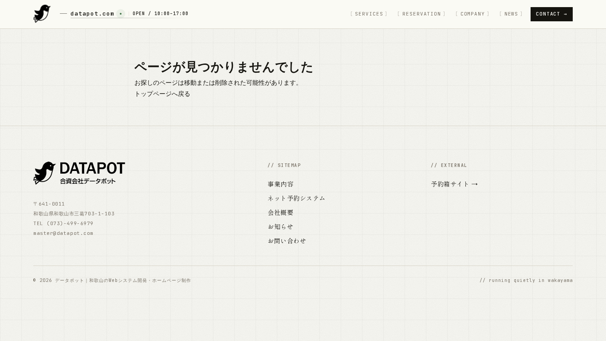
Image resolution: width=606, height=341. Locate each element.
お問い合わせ (287, 240)
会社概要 (280, 212)
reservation (421, 14)
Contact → (551, 14)
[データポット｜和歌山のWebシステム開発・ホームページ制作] (42, 14)
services (369, 14)
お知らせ (280, 226)
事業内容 (280, 183)
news (511, 14)
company (472, 14)
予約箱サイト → (454, 183)
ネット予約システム (297, 198)
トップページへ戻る (162, 94)
